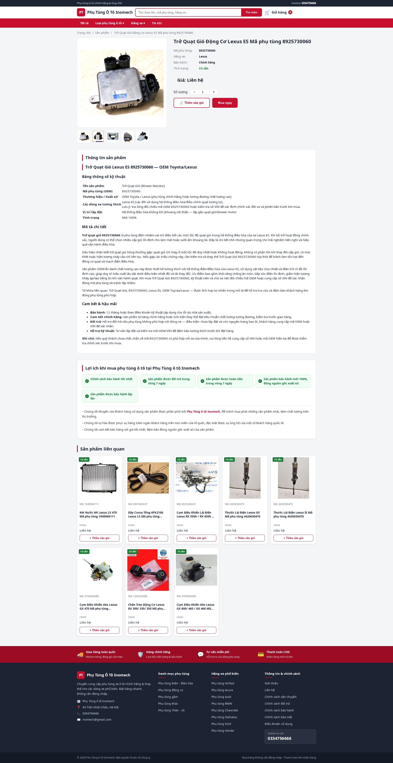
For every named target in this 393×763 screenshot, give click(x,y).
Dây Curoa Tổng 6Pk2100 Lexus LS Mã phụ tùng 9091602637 (145, 514)
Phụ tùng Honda (222, 730)
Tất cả (84, 23)
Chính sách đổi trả (277, 703)
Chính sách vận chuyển (281, 697)
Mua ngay (225, 102)
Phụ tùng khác (168, 703)
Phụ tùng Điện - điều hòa (175, 683)
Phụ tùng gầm (168, 697)
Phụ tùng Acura (222, 690)
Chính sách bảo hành (279, 710)
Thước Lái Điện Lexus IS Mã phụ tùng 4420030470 (292, 514)
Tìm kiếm (251, 12)
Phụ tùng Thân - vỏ (171, 710)
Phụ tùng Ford (221, 724)
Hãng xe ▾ (138, 23)
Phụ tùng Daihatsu (224, 717)
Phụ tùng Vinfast (222, 683)
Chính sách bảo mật (278, 717)
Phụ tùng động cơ (170, 690)
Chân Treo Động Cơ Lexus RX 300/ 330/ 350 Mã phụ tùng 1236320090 (146, 607)
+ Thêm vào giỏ (100, 538)
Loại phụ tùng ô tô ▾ (109, 23)
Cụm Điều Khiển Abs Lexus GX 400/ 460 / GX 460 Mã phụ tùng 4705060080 (195, 607)
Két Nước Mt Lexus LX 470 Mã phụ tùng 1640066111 (98, 514)
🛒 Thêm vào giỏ (192, 102)
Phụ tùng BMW (221, 703)
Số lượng (180, 92)
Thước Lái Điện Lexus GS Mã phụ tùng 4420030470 (242, 514)
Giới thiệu (271, 683)
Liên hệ (270, 690)
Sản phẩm (102, 33)
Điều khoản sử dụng (278, 724)
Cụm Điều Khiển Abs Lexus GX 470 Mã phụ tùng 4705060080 (98, 607)
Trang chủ (84, 33)
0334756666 (90, 713)
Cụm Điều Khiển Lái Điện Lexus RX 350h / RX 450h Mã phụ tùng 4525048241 (196, 514)
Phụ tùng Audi (221, 697)
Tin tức (157, 23)
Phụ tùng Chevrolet (224, 710)
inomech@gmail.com (96, 719)
